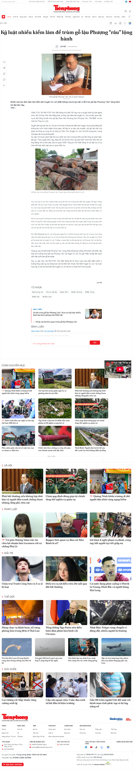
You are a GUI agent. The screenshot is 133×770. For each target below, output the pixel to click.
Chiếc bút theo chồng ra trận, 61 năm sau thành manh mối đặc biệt (54, 449)
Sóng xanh (23, 17)
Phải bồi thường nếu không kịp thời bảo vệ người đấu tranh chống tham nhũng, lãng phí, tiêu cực (90, 393)
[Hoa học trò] (128, 719)
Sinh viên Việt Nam (72, 1)
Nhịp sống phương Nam (56, 736)
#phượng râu (37, 292)
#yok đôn (64, 292)
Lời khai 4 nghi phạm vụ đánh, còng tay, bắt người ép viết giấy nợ (110, 541)
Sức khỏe (38, 17)
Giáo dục (101, 17)
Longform (68, 726)
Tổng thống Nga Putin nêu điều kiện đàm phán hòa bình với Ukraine (64, 631)
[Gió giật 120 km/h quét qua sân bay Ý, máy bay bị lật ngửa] (50, 647)
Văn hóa (87, 17)
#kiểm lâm (47, 296)
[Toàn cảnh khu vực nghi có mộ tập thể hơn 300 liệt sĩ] (18, 408)
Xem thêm (129, 16)
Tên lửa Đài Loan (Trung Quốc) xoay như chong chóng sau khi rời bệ (16, 660)
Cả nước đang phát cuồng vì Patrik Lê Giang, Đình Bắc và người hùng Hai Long (109, 587)
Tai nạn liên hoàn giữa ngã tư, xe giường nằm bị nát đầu (52, 391)
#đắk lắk (35, 296)
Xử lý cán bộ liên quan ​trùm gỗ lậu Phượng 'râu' (56, 322)
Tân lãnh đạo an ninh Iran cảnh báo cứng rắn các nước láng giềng (82, 659)
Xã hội (9, 17)
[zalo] (103, 747)
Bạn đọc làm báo (14, 764)
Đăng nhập (35, 331)
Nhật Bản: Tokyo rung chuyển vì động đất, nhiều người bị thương (108, 629)
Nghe (4, 62)
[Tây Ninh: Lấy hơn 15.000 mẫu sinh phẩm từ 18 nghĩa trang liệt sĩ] (55, 408)
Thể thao (68, 17)
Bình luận (4, 79)
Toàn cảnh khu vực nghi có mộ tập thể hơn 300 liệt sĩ (18, 421)
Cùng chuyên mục (13, 365)
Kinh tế (15, 17)
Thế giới (45, 17)
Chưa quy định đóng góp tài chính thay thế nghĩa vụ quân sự (89, 421)
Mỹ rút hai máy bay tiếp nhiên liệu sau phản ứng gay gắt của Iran (114, 660)
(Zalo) (45, 744)
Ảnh (34, 726)
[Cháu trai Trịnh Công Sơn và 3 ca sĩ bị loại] (22, 568)
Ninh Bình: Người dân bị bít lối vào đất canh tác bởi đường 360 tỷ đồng (90, 449)
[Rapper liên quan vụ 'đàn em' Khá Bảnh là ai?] (66, 524)
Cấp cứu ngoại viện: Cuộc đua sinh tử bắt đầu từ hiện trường (65, 701)
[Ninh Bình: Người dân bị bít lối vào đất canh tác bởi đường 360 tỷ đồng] (91, 436)
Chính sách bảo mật (124, 742)
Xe (82, 17)
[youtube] (130, 1)
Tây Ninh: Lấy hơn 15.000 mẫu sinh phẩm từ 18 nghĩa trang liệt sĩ (54, 421)
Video (123, 17)
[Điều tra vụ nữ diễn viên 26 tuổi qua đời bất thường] (66, 568)
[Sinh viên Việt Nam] (116, 719)
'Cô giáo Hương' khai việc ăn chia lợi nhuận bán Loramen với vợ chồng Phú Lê (22, 543)
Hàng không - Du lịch (9, 736)
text (115, 23)
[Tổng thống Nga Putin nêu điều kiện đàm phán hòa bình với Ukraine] (66, 612)
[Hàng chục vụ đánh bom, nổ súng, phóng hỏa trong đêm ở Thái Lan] (22, 612)
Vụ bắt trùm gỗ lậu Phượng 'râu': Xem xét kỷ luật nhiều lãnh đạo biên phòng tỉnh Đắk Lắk (57, 313)
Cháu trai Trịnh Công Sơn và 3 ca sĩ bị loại (22, 585)
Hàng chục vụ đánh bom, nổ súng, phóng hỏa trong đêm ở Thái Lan (21, 629)
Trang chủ (3, 16)
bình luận (125, 23)
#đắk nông (89, 292)
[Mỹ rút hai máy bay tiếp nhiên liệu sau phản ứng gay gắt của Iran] (116, 647)
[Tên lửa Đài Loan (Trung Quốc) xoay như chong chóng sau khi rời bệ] (17, 647)
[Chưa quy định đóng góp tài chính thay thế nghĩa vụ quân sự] (91, 408)
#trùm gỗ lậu (51, 292)
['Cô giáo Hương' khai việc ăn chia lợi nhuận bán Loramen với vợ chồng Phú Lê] (22, 524)
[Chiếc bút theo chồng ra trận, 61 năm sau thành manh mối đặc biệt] (55, 436)
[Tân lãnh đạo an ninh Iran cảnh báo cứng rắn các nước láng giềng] (83, 647)
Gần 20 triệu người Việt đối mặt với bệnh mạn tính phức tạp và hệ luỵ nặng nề (110, 703)
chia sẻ (111, 23)
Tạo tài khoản (49, 331)
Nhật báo (21, 726)
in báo (120, 23)
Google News (130, 23)
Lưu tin (4, 74)
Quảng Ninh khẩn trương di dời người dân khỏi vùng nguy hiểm (17, 391)
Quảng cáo (108, 1)
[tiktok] (97, 747)
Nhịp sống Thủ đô (39, 736)
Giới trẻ (52, 17)
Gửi (95, 343)
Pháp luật (60, 17)
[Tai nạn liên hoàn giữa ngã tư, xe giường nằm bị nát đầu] (55, 379)
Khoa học (109, 17)
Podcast (52, 726)
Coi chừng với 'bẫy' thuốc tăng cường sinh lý (19, 701)
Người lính (76, 17)
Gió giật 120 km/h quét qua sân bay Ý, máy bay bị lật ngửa (48, 659)
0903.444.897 (64, 744)
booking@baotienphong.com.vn (42, 747)
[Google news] (109, 747)
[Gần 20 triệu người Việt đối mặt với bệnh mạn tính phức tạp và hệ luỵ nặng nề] (110, 684)
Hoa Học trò (87, 1)
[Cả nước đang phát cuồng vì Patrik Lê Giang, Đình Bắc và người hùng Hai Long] (110, 568)
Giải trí (94, 17)
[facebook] (126, 1)
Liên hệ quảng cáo (37, 742)
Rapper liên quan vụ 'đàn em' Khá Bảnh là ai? (65, 541)
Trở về (4, 85)
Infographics (85, 726)
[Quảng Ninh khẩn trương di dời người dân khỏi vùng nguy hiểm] (18, 379)
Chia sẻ (4, 68)
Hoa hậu (117, 17)
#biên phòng (76, 292)
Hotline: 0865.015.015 (37, 1)
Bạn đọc (113, 733)
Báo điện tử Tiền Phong (67, 8)
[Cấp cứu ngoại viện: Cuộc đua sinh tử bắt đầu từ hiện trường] (66, 684)
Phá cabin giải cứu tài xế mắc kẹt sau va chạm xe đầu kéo (18, 449)
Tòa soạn (98, 1)
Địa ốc (31, 17)
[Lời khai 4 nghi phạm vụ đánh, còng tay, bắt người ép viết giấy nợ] (110, 524)
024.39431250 (9, 749)
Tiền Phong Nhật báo (55, 1)
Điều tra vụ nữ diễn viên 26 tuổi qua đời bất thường (66, 585)
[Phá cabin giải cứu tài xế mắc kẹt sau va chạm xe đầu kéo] (18, 436)
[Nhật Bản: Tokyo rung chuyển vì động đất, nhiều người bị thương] (110, 612)
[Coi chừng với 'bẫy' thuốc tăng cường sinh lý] (22, 684)
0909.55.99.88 (37, 744)
